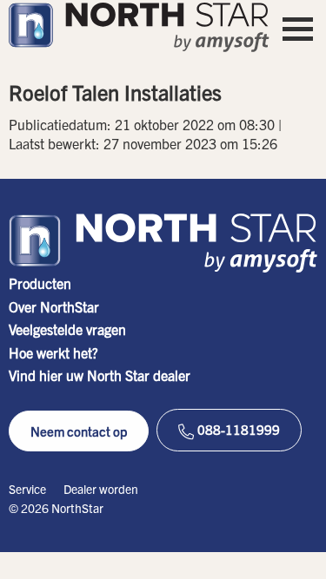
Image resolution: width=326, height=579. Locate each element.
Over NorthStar (54, 306)
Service (27, 489)
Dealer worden (100, 489)
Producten (40, 283)
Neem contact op (78, 431)
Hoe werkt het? (53, 352)
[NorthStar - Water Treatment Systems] (139, 27)
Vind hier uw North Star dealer (99, 375)
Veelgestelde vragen (67, 329)
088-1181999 (237, 429)
